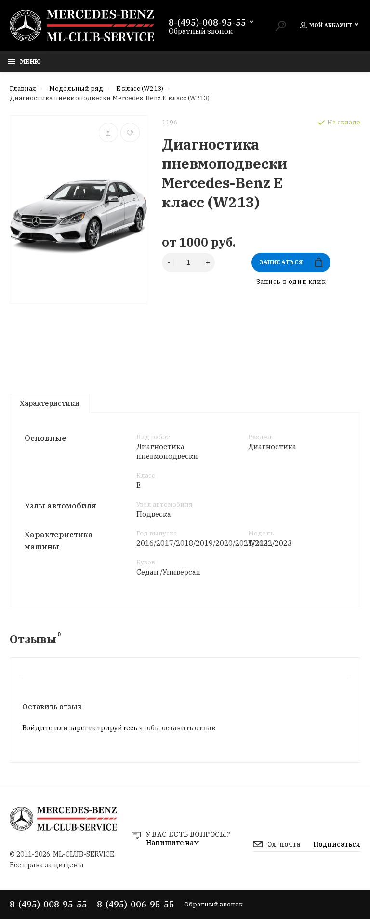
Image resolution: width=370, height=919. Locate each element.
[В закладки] (130, 132)
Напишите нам (172, 842)
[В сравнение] (108, 132)
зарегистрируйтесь (103, 728)
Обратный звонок (201, 31)
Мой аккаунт (330, 25)
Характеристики (49, 403)
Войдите (37, 728)
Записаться (281, 262)
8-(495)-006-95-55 (135, 904)
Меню (30, 61)
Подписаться (336, 844)
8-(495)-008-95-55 (207, 22)
